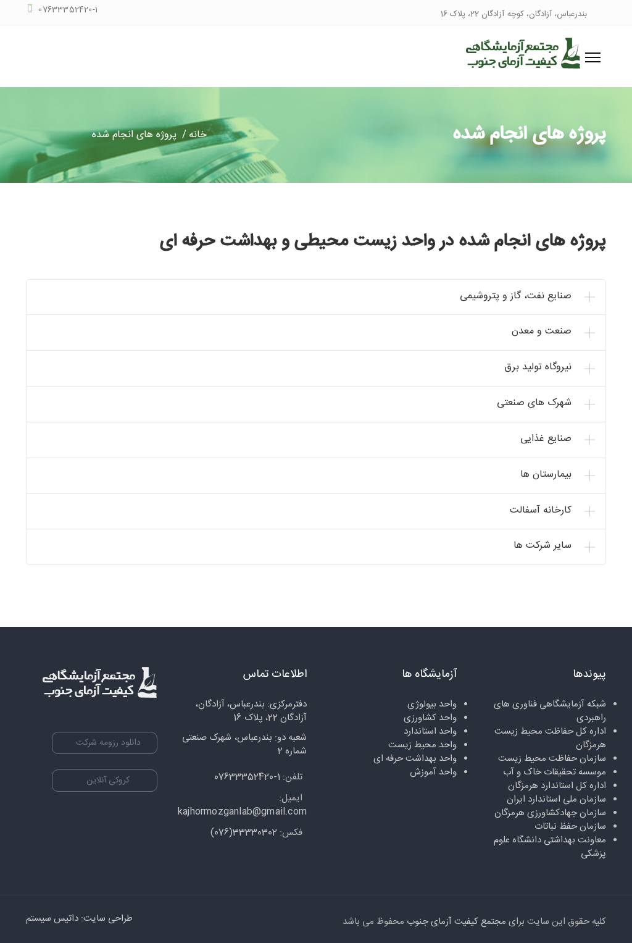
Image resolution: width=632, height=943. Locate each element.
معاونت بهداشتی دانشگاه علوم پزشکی (550, 846)
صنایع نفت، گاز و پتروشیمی (516, 296)
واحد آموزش (433, 772)
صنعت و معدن (542, 331)
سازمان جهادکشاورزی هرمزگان (550, 813)
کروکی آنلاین (108, 780)
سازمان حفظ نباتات (570, 826)
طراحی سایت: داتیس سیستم (79, 918)
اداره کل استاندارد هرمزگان (557, 786)
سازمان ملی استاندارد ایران (556, 799)
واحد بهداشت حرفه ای (415, 758)
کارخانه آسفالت (541, 510)
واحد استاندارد (430, 731)
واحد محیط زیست (422, 745)
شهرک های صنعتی (534, 403)
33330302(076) (243, 832)
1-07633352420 (247, 777)
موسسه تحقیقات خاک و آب (554, 772)
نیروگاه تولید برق (538, 367)
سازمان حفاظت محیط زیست (552, 758)
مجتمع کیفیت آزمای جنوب (456, 921)
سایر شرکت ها (543, 545)
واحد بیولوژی (432, 704)
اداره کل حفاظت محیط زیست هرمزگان (550, 738)
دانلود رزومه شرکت (108, 743)
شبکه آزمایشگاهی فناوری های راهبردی (550, 711)
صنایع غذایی (546, 438)
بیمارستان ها (546, 474)
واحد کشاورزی (430, 718)
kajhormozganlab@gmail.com (242, 811)
